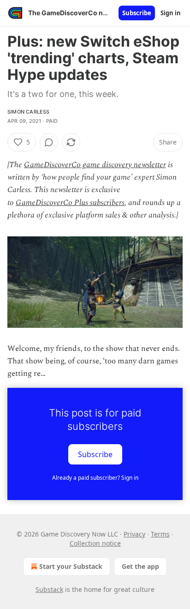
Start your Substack (70, 566)
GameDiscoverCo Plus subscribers (70, 203)
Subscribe (136, 13)
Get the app (140, 566)
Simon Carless (28, 112)
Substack (49, 589)
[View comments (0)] (49, 142)
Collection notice (95, 543)
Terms (160, 534)
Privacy (134, 534)
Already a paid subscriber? (95, 478)
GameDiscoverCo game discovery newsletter (95, 165)
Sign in (170, 13)
